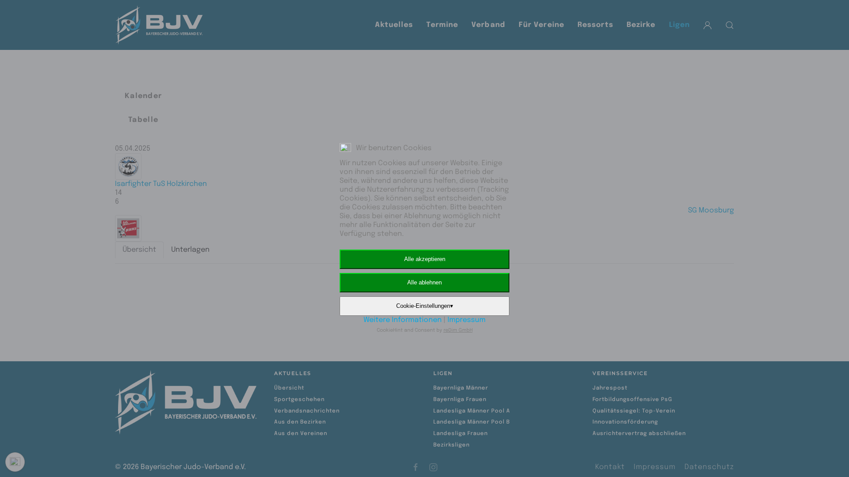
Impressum (466, 320)
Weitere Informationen (402, 320)
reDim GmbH (458, 330)
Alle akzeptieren (424, 259)
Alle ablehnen (424, 282)
